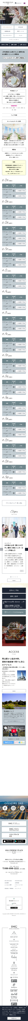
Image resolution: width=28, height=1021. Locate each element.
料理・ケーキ (20, 31)
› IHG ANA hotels (8, 880)
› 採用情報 (17, 882)
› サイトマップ (18, 888)
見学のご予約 (4, 44)
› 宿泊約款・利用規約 (8, 888)
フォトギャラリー (7, 35)
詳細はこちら (12, 1014)
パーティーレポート (14, 39)
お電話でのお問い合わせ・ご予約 (13, 604)
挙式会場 (20, 27)
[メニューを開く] (25, 3)
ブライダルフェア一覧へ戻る (14, 503)
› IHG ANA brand (18, 880)
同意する (14, 1018)
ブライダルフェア (7, 27)
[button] (26, 549)
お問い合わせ (23, 44)
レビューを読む (14, 907)
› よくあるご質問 (7, 884)
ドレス (20, 35)
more (22, 570)
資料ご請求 (14, 44)
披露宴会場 (7, 31)
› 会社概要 (6, 882)
